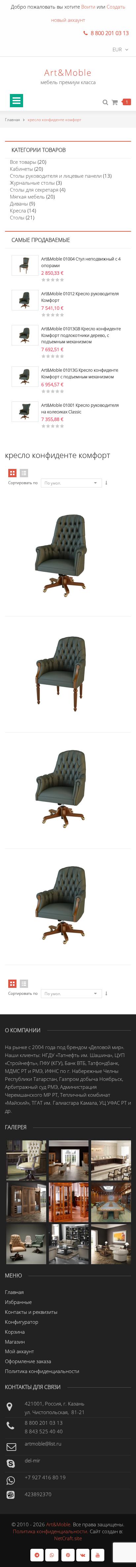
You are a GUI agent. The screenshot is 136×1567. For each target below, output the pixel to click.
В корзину (53, 527)
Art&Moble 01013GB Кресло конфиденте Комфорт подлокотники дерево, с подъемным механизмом (81, 335)
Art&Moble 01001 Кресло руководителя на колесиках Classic (80, 408)
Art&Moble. (59, 1524)
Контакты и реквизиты (31, 1312)
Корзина (15, 1331)
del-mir (32, 1460)
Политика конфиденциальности (42, 1371)
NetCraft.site (68, 1538)
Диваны (19, 203)
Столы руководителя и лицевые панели (56, 175)
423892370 (38, 1494)
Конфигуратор (21, 1321)
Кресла (18, 210)
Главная (12, 119)
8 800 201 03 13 (44, 1422)
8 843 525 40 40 (44, 1431)
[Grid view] (12, 473)
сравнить (67, 527)
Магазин (15, 1341)
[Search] (105, 102)
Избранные (18, 1302)
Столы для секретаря (34, 189)
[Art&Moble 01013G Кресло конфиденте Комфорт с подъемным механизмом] (25, 376)
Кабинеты (21, 168)
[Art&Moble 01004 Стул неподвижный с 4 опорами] (25, 264)
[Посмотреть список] (24, 984)
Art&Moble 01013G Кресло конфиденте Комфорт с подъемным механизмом (79, 373)
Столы (17, 217)
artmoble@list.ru (43, 1443)
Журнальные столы (32, 182)
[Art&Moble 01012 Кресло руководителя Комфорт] (25, 299)
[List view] (24, 473)
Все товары (23, 162)
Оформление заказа (28, 1361)
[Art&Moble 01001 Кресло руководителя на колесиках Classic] (25, 411)
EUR (117, 49)
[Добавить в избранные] (81, 527)
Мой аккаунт (19, 1351)
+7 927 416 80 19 (45, 1477)
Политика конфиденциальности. (51, 1531)
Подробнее (53, 643)
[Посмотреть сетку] (12, 984)
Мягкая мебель (27, 196)
